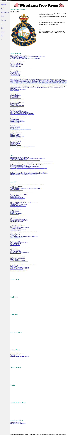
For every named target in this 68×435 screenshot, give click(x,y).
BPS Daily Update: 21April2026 (14, 144)
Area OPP (2, 28)
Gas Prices (2, 24)
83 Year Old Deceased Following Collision (15, 230)
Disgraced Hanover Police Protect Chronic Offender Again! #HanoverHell (19, 356)
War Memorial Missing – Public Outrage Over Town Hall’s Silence (18, 57)
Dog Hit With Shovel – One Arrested (15, 96)
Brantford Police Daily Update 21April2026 (15, 140)
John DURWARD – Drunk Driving (14, 189)
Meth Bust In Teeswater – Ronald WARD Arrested (16, 197)
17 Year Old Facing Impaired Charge (15, 245)
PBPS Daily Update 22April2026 (14, 97)
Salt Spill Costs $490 (13, 235)
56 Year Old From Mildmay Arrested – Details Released (17, 198)
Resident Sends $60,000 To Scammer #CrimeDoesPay (17, 258)
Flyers (1, 23)
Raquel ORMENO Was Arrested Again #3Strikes (16, 190)
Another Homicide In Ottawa (14, 72)
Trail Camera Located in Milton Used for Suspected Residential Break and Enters (20, 129)
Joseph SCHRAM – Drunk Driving (14, 195)
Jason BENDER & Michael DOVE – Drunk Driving (16, 186)
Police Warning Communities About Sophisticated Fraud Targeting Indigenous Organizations (22, 114)
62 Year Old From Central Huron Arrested (15, 253)
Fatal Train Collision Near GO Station (15, 130)
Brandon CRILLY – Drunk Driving (14, 214)
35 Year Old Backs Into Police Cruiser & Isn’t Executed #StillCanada (19, 242)
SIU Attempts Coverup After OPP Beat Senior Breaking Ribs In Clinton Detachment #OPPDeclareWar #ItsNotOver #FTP (25, 188)
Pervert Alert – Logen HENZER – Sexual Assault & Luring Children (18, 219)
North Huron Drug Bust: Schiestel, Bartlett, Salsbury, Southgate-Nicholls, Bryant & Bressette (22, 113)
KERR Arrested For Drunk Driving (14, 187)
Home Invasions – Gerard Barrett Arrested (15, 71)
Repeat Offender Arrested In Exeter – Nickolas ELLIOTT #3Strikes (18, 194)
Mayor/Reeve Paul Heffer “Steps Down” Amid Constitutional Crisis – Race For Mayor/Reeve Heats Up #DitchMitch (25, 58)
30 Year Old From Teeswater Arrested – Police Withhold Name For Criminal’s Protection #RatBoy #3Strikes (24, 236)
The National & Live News (3, 20)
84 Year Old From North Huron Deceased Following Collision (18, 206)
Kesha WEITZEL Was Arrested (14, 266)
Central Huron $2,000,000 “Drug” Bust (15, 196)
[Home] (1, 0)
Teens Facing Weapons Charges (14, 125)
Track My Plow (2, 16)
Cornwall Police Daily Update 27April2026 (15, 66)
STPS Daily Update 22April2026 (14, 94)
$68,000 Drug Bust (12, 77)
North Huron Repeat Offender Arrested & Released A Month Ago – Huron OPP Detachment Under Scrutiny (24, 202)
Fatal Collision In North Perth (14, 222)
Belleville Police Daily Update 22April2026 (15, 110)
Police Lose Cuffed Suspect (14, 104)
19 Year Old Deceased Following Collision (15, 218)
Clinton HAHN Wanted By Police (14, 135)
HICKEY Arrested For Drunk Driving (14, 249)
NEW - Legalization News (3, 4)
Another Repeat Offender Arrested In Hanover (16, 101)
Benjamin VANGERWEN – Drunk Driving (15, 217)
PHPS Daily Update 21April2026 (14, 142)
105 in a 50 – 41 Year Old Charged (14, 70)
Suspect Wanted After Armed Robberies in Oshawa (17, 136)
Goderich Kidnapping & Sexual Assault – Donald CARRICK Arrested (19, 220)
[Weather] (8, 0)
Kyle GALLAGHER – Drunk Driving (14, 265)
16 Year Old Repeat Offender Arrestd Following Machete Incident (18, 111)
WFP (1, 8)
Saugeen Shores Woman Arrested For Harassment (17, 102)
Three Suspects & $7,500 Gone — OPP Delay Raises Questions (18, 204)
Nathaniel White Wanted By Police (14, 73)
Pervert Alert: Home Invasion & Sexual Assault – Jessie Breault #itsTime (19, 112)
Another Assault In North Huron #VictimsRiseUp (16, 269)
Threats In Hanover (12, 355)
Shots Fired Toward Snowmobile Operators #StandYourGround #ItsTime (19, 267)
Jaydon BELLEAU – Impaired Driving (15, 250)
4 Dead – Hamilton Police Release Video (15, 74)
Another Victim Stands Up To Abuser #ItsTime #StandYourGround (19, 261)
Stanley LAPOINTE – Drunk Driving (14, 211)
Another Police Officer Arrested (14, 119)
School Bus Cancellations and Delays (5, 12)
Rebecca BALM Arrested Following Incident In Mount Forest (18, 229)
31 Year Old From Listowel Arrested (15, 233)
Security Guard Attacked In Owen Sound (15, 98)
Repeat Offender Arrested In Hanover (15, 103)
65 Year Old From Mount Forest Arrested (15, 243)
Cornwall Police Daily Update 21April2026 (15, 137)
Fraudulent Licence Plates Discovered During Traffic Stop (17, 121)
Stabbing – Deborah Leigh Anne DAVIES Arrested (16, 63)
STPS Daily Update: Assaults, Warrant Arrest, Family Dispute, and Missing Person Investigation (22, 146)
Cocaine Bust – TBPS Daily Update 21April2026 (16, 120)
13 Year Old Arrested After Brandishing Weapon (16, 64)
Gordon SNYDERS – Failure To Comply (15, 244)
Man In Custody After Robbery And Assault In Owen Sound (18, 423)
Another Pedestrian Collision (14, 65)
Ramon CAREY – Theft (13, 212)
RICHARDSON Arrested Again (14, 248)
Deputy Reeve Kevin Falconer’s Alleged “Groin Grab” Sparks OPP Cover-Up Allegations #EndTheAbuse (23, 174)
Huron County (2, 32)
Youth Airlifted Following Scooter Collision (15, 62)
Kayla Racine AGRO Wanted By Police (15, 93)
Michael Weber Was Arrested (14, 185)
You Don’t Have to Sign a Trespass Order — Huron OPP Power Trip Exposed (20, 167)
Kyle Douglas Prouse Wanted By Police (15, 118)
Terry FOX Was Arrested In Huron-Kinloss (15, 228)
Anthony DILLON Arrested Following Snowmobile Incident (17, 256)
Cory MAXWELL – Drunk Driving (14, 210)
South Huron (2, 35)
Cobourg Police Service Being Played (15, 143)
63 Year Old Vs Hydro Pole (13, 246)
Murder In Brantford (13, 109)
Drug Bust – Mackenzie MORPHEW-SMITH (15, 209)
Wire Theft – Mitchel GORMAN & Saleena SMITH (16, 237)
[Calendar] (6, 0)
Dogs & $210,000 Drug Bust (14, 128)
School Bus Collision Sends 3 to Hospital (15, 193)
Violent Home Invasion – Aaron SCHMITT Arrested (17, 232)
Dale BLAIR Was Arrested (13, 133)
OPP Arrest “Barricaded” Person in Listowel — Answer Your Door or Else (19, 227)
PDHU (1, 39)
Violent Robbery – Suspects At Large (15, 75)
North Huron (2, 36)
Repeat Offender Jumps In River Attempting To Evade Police (18, 117)
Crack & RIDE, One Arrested (14, 91)
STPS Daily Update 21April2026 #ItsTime (15, 145)
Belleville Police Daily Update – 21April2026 (15, 141)
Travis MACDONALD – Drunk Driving (15, 191)
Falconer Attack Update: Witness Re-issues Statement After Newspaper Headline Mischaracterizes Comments (24, 166)
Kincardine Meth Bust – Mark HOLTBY (15, 241)
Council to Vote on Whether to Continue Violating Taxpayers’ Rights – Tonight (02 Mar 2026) (22, 171)
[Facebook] (5, 0)
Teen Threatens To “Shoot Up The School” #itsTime (17, 105)
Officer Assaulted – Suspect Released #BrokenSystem (17, 257)
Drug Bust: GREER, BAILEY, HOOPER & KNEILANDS (16, 138)
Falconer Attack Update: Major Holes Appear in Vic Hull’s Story (18, 165)
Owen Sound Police (3, 31)
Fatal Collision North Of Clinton (14, 226)
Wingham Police (2, 27)
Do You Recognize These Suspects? (15, 234)
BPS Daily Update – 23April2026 (14, 90)
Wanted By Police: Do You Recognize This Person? (17, 106)
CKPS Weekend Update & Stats (14, 67)
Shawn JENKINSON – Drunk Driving (14, 203)
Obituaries (2, 19)
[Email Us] (3, 0)
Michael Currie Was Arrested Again (14, 122)
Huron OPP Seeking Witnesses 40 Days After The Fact (17, 205)
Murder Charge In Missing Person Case (15, 95)
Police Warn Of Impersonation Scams (15, 127)
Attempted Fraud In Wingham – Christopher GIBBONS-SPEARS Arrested (19, 268)
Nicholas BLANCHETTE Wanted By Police (15, 134)
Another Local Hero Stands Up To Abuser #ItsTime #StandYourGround (19, 252)
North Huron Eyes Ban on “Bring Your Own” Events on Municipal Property (19, 55)
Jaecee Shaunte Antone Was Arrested (15, 126)
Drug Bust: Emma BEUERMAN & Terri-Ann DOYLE (16, 221)
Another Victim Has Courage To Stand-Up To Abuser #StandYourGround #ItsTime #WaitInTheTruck (23, 264)
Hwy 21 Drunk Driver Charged (14, 240)
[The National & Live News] (10, 0)
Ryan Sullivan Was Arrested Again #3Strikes (16, 213)
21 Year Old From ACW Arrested (14, 238)
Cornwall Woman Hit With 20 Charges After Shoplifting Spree (18, 78)
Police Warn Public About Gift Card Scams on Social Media (18, 89)
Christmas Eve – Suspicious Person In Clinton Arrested (17, 260)
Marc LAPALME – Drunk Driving (14, 259)
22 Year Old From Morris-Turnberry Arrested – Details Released (18, 201)
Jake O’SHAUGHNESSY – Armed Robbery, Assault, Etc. (17, 225)
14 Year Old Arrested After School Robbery (16, 132)
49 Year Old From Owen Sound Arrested (15, 251)
